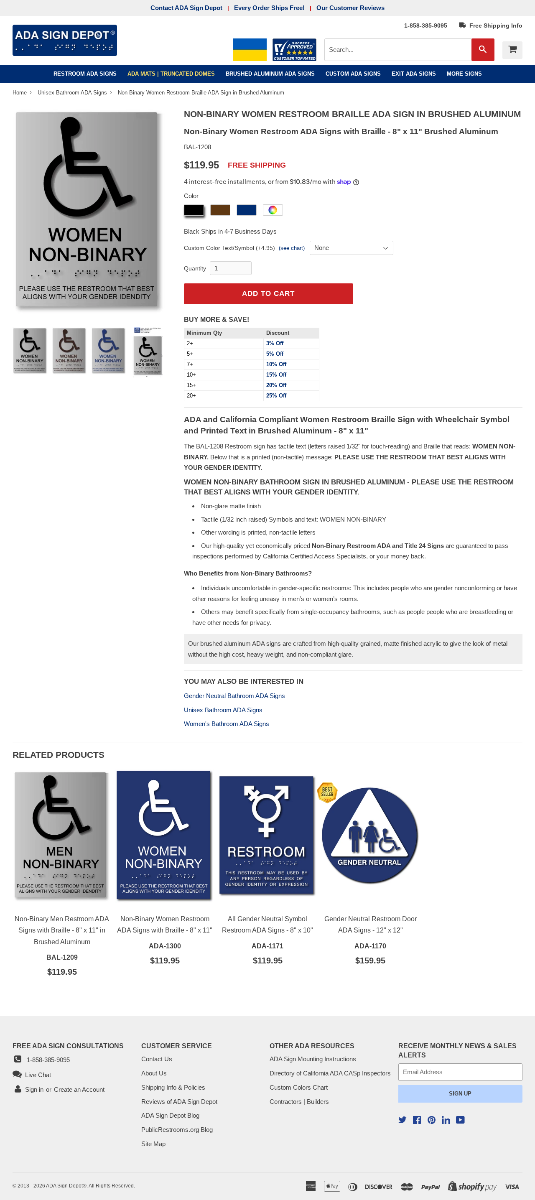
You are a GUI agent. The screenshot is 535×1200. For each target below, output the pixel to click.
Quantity (195, 268)
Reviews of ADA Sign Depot (179, 1101)
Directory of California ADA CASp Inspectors (330, 1073)
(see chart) (292, 248)
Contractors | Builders (299, 1101)
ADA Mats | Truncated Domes (171, 74)
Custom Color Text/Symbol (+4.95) (229, 248)
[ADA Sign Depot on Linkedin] (446, 1121)
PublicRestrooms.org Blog (177, 1129)
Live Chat (36, 1074)
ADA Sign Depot (64, 1186)
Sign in (34, 1089)
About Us (154, 1073)
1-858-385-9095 (425, 25)
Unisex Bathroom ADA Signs (73, 92)
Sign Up (460, 1093)
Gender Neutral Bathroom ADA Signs (234, 695)
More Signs (464, 74)
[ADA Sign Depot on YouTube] (460, 1120)
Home (20, 92)
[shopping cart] (512, 50)
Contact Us (156, 1058)
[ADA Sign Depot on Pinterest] (431, 1120)
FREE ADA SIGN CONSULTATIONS (68, 1046)
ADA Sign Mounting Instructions (313, 1058)
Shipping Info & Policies (173, 1087)
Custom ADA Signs (353, 74)
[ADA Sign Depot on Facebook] (417, 1120)
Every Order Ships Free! (269, 7)
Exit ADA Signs (414, 74)
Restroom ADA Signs (85, 74)
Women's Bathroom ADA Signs (226, 723)
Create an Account (79, 1089)
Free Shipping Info (494, 25)
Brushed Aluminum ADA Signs (270, 74)
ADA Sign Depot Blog (170, 1115)
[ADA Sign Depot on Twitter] (402, 1120)
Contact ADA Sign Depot (186, 7)
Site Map (153, 1143)
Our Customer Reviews (350, 7)
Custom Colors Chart (299, 1087)
